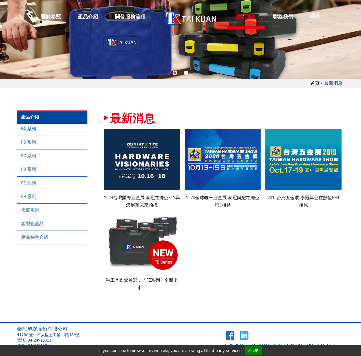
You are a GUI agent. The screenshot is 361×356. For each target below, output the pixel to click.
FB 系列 (28, 142)
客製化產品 (32, 223)
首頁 (315, 83)
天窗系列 (30, 210)
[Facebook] (230, 338)
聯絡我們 (283, 16)
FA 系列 (28, 128)
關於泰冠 (51, 16)
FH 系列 (28, 196)
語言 (315, 15)
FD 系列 (28, 169)
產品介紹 (88, 16)
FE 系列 (28, 183)
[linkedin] (244, 338)
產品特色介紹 (34, 237)
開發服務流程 (130, 16)
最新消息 (246, 16)
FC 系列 (28, 156)
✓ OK (253, 350)
